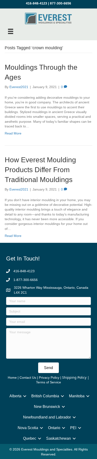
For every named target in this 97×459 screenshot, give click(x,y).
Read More (13, 133)
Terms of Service (48, 382)
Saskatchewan (58, 438)
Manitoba (77, 396)
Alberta (15, 396)
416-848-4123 (36, 3)
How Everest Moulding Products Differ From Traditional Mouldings (40, 169)
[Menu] (10, 31)
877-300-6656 (60, 3)
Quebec (29, 438)
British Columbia (45, 396)
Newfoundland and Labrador (47, 417)
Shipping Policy (74, 377)
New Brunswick (47, 407)
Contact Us (28, 377)
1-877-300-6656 (25, 280)
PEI (73, 428)
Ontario (54, 428)
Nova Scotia (28, 428)
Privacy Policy (49, 377)
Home (12, 377)
